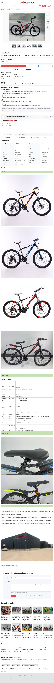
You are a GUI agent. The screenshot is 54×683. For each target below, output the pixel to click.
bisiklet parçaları (20, 668)
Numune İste (28, 69)
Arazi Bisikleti (29, 668)
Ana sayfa (3, 9)
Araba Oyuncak (30, 651)
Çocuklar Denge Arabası (45, 647)
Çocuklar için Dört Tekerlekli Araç (20, 649)
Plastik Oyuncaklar (31, 647)
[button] (48, 137)
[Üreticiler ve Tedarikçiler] (27, 2)
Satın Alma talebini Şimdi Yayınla (37, 595)
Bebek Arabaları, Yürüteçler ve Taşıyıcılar (7, 647)
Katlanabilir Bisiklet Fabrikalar (8, 668)
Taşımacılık (8, 9)
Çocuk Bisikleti (4, 649)
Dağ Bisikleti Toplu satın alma (41, 668)
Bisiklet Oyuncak (17, 651)
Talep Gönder (14, 66)
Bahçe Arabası (43, 651)
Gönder (13, 595)
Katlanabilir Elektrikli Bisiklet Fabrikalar (30, 665)
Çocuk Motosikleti (30, 649)
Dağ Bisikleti (18, 9)
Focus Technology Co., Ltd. (26, 675)
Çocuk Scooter (43, 649)
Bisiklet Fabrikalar (6, 665)
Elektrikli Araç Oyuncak (18, 647)
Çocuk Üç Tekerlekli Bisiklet (6, 651)
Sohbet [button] (41, 66)
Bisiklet (13, 9)
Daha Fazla (3, 654)
